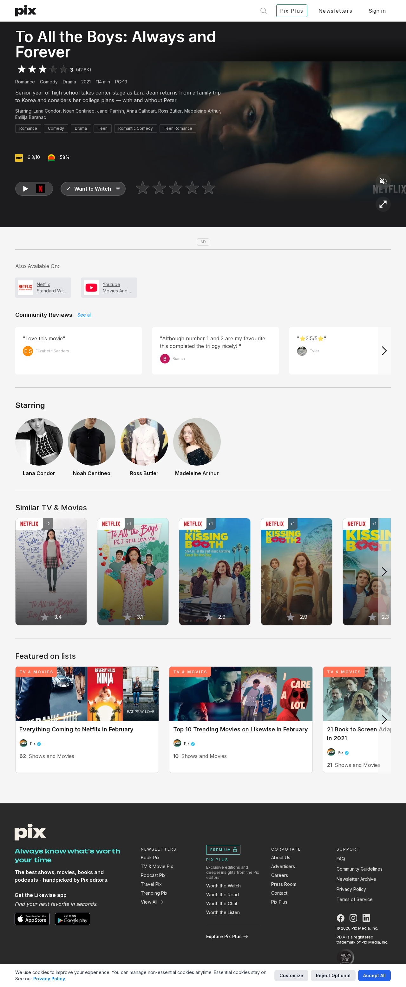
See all (84, 314)
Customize (291, 975)
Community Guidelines (360, 869)
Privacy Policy (351, 889)
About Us (280, 857)
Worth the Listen (223, 912)
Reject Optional (333, 975)
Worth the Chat (221, 903)
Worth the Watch (223, 885)
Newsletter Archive (356, 879)
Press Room (283, 884)
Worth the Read (222, 894)
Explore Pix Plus (224, 936)
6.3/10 (34, 157)
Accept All (374, 975)
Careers (279, 875)
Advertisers (283, 866)
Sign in (377, 11)
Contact (279, 893)
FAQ (341, 858)
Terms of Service (355, 899)
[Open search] (264, 11)
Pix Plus (279, 902)
